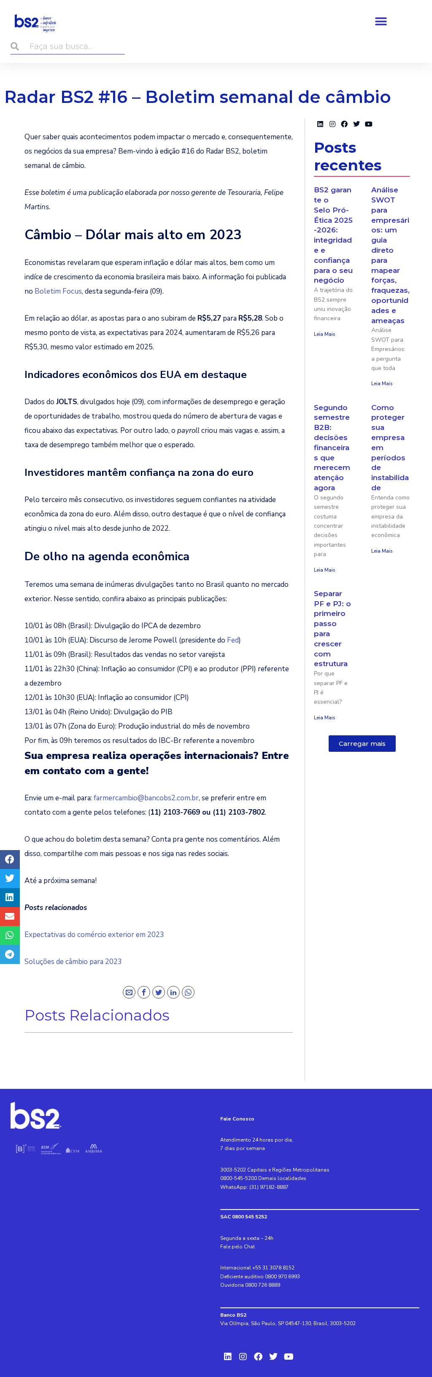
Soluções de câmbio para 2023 (73, 962)
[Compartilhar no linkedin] (10, 897)
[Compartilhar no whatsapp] (10, 935)
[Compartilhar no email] (10, 916)
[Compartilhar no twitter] (10, 878)
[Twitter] (158, 992)
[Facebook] (144, 992)
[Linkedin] (320, 124)
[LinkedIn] (173, 992)
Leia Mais (324, 334)
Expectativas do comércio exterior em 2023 (94, 935)
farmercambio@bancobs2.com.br (146, 798)
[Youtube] (369, 124)
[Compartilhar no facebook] (10, 859)
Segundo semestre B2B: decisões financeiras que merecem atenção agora (332, 447)
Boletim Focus (58, 291)
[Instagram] (332, 124)
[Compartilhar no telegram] (10, 954)
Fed (233, 640)
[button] (380, 21)
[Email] (129, 992)
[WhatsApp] (188, 992)
